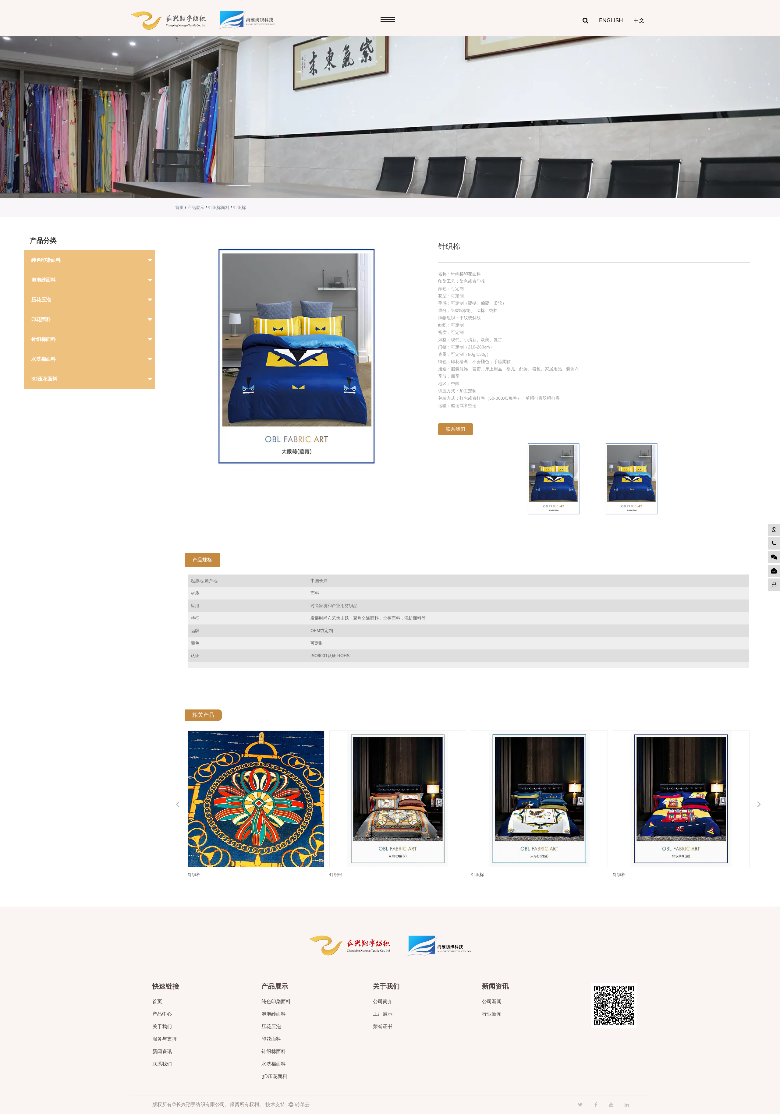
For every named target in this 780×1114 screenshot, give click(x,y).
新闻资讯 (162, 1051)
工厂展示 (382, 1014)
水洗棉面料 (43, 359)
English (611, 20)
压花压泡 (41, 299)
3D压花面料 (44, 378)
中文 (638, 20)
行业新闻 (492, 1014)
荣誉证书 (382, 1026)
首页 (179, 207)
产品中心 (162, 1014)
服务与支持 (164, 1039)
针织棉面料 (218, 207)
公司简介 (382, 1002)
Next (759, 804)
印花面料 (41, 319)
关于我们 (162, 1026)
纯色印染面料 (46, 260)
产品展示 (195, 207)
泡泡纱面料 (43, 279)
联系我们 (162, 1064)
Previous (177, 804)
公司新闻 (492, 1002)
